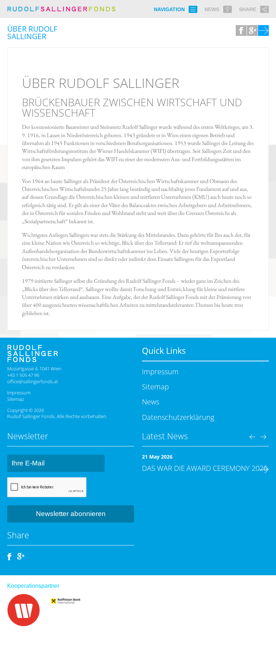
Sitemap (15, 399)
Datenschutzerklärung (178, 417)
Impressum (19, 392)
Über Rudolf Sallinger (100, 83)
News (150, 402)
